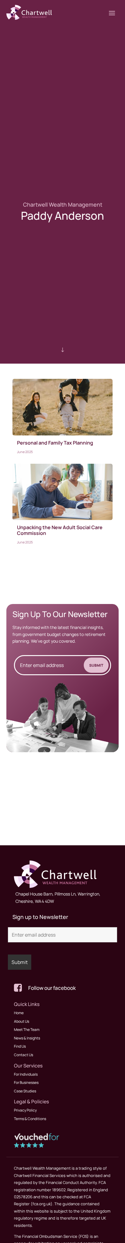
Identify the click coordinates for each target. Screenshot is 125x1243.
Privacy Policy (25, 1110)
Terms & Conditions (30, 1118)
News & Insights (27, 1038)
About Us (21, 1021)
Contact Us (23, 1054)
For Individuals (26, 1074)
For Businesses (26, 1082)
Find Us (20, 1046)
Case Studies (25, 1091)
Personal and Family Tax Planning (55, 442)
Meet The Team (26, 1029)
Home (19, 1012)
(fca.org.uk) (41, 1203)
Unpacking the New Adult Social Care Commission (60, 530)
